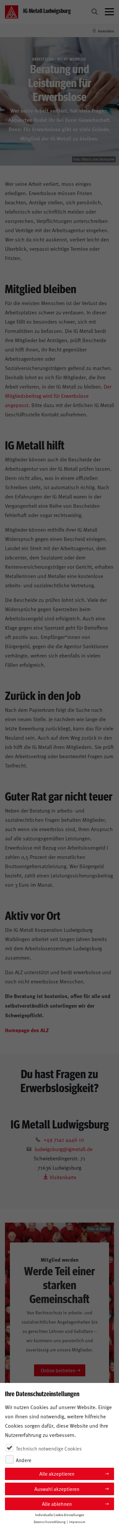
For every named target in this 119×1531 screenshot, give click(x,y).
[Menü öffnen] (109, 12)
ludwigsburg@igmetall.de (64, 1148)
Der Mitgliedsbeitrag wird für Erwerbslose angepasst (58, 395)
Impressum (77, 1521)
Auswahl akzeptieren (56, 1488)
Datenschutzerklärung (49, 1521)
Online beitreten (58, 1370)
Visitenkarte (62, 1177)
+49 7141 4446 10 (64, 1139)
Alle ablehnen (57, 1503)
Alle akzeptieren (56, 1473)
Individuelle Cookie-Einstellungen (59, 1514)
